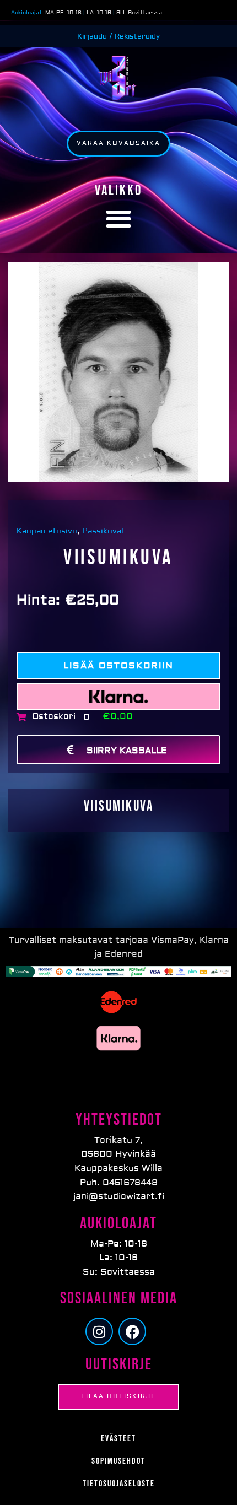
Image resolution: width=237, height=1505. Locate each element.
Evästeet (118, 1438)
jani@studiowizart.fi (118, 1196)
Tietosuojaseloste (119, 1484)
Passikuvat (103, 531)
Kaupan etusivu (48, 531)
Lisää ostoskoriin (118, 665)
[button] (118, 218)
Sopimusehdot (118, 1461)
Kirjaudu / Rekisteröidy (118, 36)
